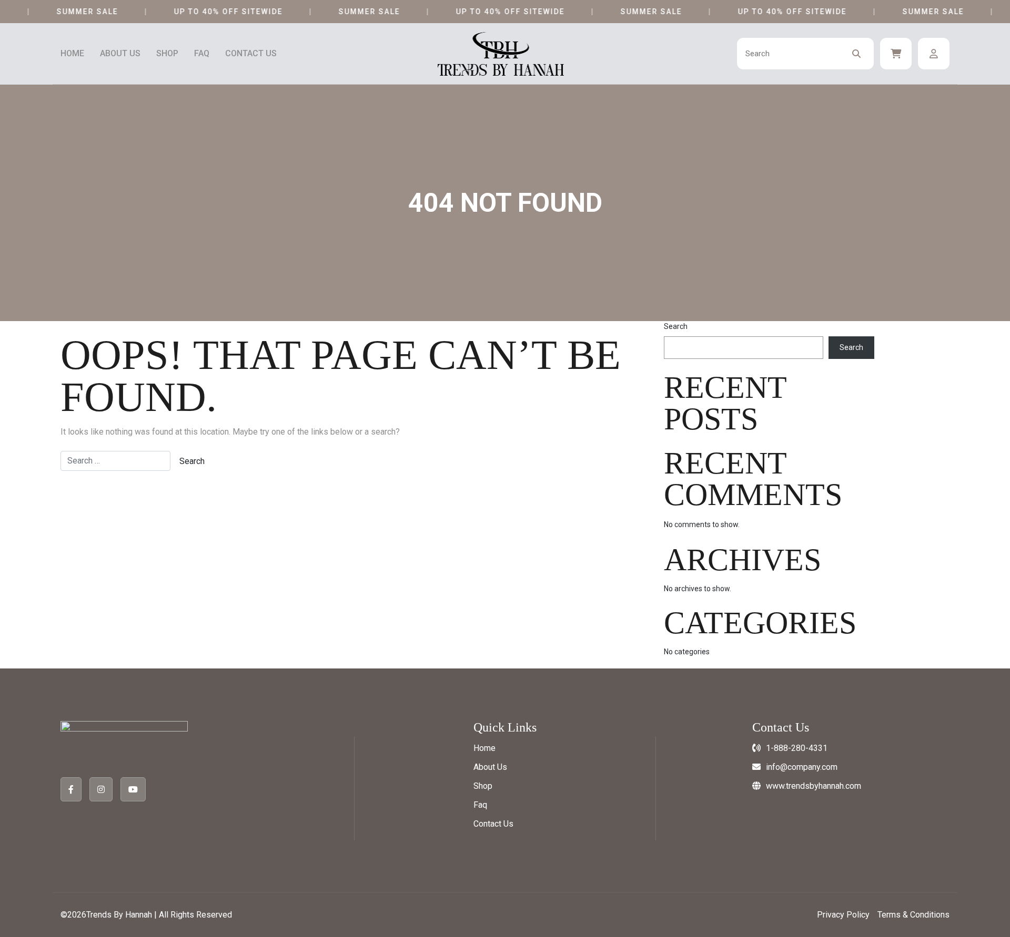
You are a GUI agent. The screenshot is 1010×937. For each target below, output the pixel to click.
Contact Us (251, 53)
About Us (120, 53)
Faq (201, 53)
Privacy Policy (843, 915)
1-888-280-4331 (796, 748)
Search (676, 326)
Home (72, 53)
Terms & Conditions (913, 915)
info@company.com (801, 767)
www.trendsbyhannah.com (813, 786)
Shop (167, 53)
